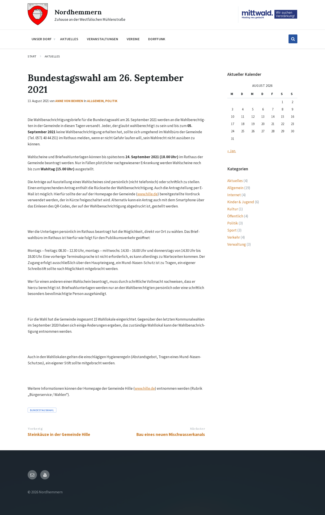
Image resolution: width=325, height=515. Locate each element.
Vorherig (35, 429)
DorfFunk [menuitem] (156, 39)
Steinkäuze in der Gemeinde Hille (59, 434)
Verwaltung (236, 244)
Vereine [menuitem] (133, 39)
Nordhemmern (78, 12)
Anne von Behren (69, 101)
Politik (111, 101)
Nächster (197, 429)
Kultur (232, 209)
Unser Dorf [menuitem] (42, 39)
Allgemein (95, 101)
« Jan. (231, 150)
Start (32, 56)
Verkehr (233, 237)
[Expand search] (293, 38)
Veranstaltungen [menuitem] (102, 39)
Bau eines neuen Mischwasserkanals (170, 434)
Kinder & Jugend (240, 202)
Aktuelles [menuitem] (69, 39)
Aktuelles (52, 56)
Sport (232, 230)
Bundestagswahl (42, 410)
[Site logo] (38, 23)
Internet (234, 194)
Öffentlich (235, 216)
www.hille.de (147, 194)
